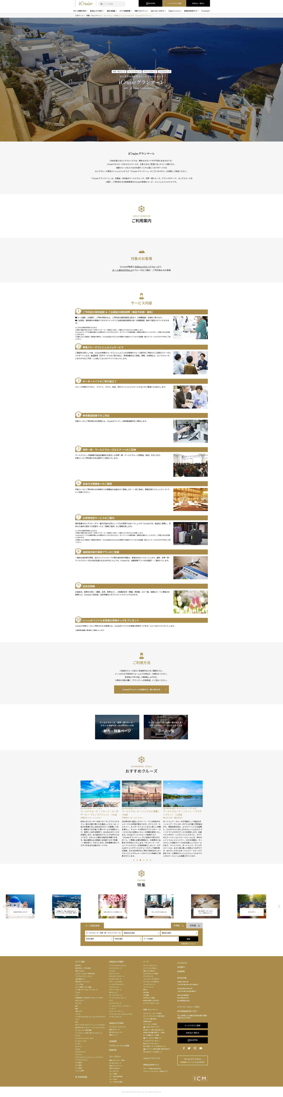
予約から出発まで (114, 1068)
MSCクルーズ (113, 992)
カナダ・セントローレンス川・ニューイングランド (89, 1057)
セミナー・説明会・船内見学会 (152, 1068)
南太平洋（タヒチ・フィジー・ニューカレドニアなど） (90, 1027)
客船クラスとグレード (115, 1066)
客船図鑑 (113, 1041)
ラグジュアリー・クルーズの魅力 (152, 1013)
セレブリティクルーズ (115, 968)
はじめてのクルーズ (115, 1063)
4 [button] (143, 860)
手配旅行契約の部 (182, 982)
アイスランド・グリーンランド (83, 976)
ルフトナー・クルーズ (115, 990)
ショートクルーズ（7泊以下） (151, 979)
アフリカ (77, 1014)
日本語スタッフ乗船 (149, 998)
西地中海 (78, 965)
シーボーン (112, 1008)
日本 (76, 1022)
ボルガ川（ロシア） (80, 1052)
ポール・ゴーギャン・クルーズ (117, 998)
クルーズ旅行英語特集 (115, 1076)
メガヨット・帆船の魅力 (150, 1019)
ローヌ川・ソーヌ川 (80, 1041)
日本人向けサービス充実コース (152, 1052)
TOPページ (79, 15)
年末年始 (146, 992)
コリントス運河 (79, 1071)
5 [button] (146, 860)
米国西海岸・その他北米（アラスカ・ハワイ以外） (89, 998)
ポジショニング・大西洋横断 (83, 1030)
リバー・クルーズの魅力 (150, 1024)
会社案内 (181, 967)
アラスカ (77, 992)
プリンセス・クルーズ (115, 1003)
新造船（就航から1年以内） (151, 1000)
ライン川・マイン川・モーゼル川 (84, 1038)
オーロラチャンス (148, 976)
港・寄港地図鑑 (81, 1077)
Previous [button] (78, 823)
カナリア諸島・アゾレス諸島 (83, 987)
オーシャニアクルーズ (115, 995)
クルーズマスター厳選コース (152, 1038)
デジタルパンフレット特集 (119, 1045)
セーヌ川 (77, 1044)
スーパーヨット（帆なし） (150, 968)
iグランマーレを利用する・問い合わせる (141, 689)
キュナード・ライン (114, 973)
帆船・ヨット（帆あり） (149, 971)
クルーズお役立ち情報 (115, 1082)
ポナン (111, 1000)
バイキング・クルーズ (115, 1017)
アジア (77, 1019)
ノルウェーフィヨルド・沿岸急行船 (85, 973)
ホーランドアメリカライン (116, 984)
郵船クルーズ (113, 1035)
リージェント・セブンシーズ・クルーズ (120, 1006)
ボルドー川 (78, 1046)
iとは (182, 962)
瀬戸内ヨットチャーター (116, 1032)
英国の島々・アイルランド (82, 981)
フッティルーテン (114, 987)
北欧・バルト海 (79, 971)
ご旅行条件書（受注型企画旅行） (187, 991)
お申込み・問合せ (192, 1032)
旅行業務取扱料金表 (183, 1001)
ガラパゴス (78, 1003)
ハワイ (77, 995)
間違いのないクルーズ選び (117, 1060)
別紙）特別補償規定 (183, 995)
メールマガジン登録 (192, 1025)
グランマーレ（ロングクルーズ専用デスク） (155, 1071)
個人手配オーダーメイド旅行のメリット (154, 1046)
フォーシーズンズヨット (115, 981)
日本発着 (146, 995)
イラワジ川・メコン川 (81, 1060)
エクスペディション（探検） (150, 973)
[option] (100, 819)
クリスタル (112, 971)
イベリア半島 (79, 984)
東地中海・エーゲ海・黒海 (82, 968)
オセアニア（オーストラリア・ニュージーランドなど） (90, 1025)
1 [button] (133, 860)
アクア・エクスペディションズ (117, 965)
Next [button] (204, 823)
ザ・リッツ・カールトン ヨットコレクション (121, 1014)
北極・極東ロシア (80, 979)
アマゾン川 (78, 1054)
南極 (76, 1008)
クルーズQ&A (113, 1079)
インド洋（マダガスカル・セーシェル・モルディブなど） (90, 1017)
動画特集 (113, 1050)
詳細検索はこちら (187, 944)
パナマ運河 (78, 1062)
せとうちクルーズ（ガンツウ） (117, 1027)
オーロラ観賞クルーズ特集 (151, 1035)
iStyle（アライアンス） (151, 1058)
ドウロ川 (77, 1049)
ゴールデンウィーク (149, 984)
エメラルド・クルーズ (115, 979)
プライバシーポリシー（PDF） (188, 1006)
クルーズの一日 (113, 1071)
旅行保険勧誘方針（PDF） (187, 1011)
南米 (76, 1006)
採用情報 (181, 971)
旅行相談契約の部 (182, 998)
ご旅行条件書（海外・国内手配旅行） (188, 984)
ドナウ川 (77, 1035)
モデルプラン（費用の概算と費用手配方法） (156, 1049)
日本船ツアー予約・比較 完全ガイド (153, 1030)
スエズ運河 (78, 1065)
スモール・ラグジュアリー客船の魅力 (154, 1016)
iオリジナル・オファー (151, 1041)
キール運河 (78, 1068)
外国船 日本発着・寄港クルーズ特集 (153, 1032)
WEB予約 (192, 1040)
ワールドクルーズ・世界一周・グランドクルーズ (88, 1033)
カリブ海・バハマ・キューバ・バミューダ (86, 990)
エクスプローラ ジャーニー (117, 976)
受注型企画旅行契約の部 (184, 988)
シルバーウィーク (148, 987)
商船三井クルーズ (114, 1029)
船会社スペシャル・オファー (151, 1043)
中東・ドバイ (78, 1011)
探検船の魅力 (147, 1021)
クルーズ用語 (113, 1074)
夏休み (145, 990)
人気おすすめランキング (151, 1027)
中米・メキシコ (79, 1000)
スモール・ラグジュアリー (150, 965)
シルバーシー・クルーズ (116, 1011)
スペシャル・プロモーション (151, 1003)
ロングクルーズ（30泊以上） (151, 981)
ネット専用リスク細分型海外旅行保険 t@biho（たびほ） (192, 1016)
